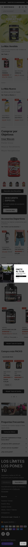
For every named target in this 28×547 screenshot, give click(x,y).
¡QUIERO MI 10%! (21, 276)
